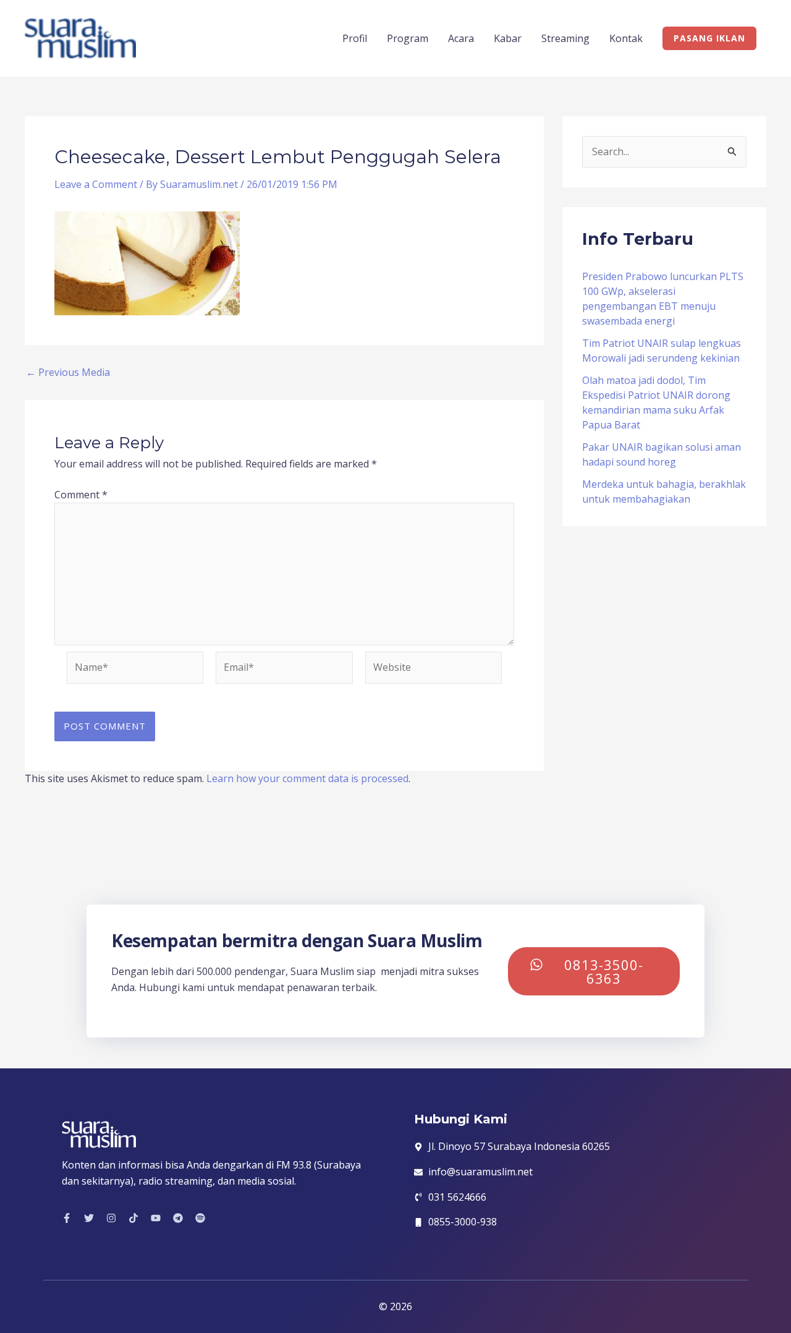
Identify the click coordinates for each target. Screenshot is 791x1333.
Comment (81, 494)
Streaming (565, 38)
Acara (461, 38)
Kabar (508, 38)
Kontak (626, 38)
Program (407, 38)
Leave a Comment (95, 184)
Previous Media (68, 372)
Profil (354, 38)
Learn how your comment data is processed (307, 778)
